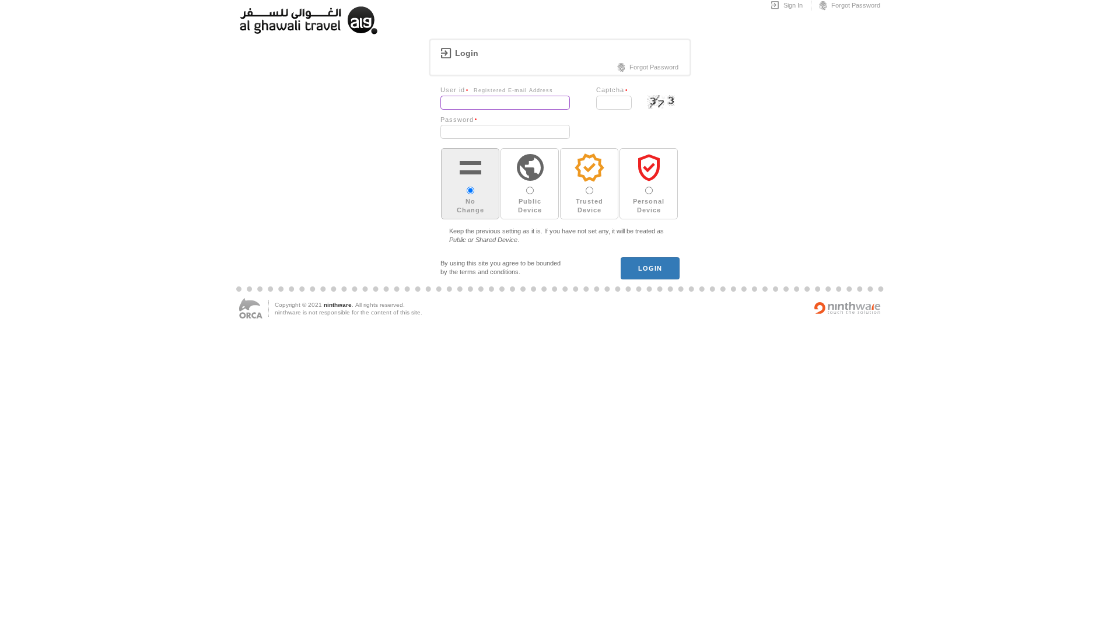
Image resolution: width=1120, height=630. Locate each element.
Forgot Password (849, 6)
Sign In (786, 6)
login (650, 268)
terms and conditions (489, 271)
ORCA (250, 308)
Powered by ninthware (847, 308)
